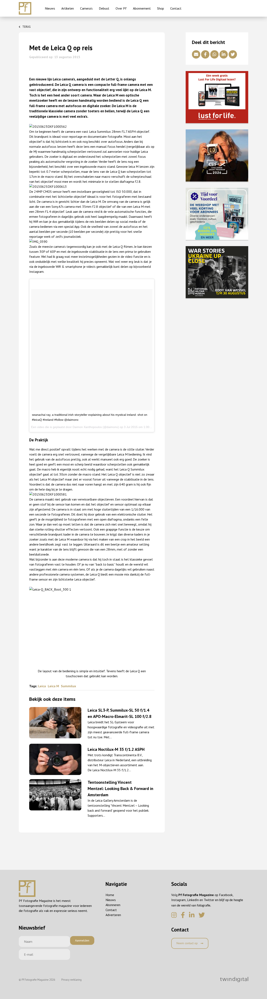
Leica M (54, 686)
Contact (175, 8)
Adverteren (113, 915)
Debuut (104, 8)
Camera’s (86, 8)
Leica (42, 686)
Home (110, 895)
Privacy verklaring (71, 979)
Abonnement (142, 8)
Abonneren (113, 905)
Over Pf (121, 8)
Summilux (68, 686)
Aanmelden (82, 940)
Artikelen (67, 8)
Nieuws (50, 8)
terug (26, 27)
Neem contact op (187, 943)
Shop (160, 8)
